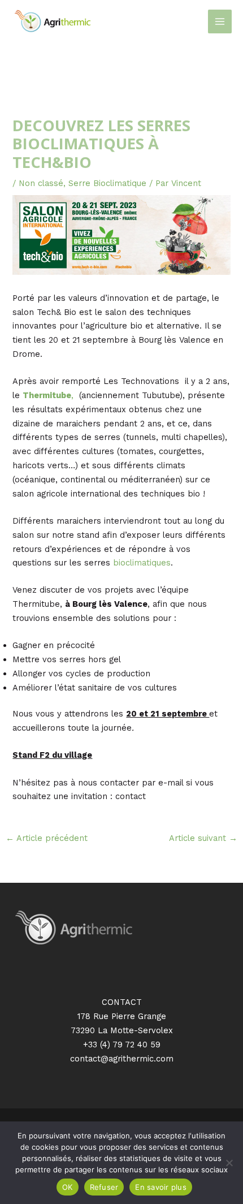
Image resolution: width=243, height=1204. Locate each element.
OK (67, 1187)
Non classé (41, 183)
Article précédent (47, 838)
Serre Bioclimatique (107, 183)
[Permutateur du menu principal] (220, 21)
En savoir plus (160, 1187)
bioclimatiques (142, 563)
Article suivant (203, 838)
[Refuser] (229, 1162)
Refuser (104, 1187)
